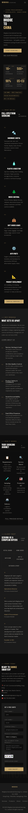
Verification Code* (11, 761)
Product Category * (12, 733)
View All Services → (14, 301)
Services (4, 801)
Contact (25, 801)
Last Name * (9, 719)
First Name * (9, 711)
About (19, 801)
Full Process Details (14, 519)
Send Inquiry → (14, 769)
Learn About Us (8, 340)
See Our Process (10, 55)
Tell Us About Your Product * (11, 741)
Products (12, 801)
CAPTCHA (8, 753)
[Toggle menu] (25, 2)
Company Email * (10, 726)
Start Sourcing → (12, 50)
